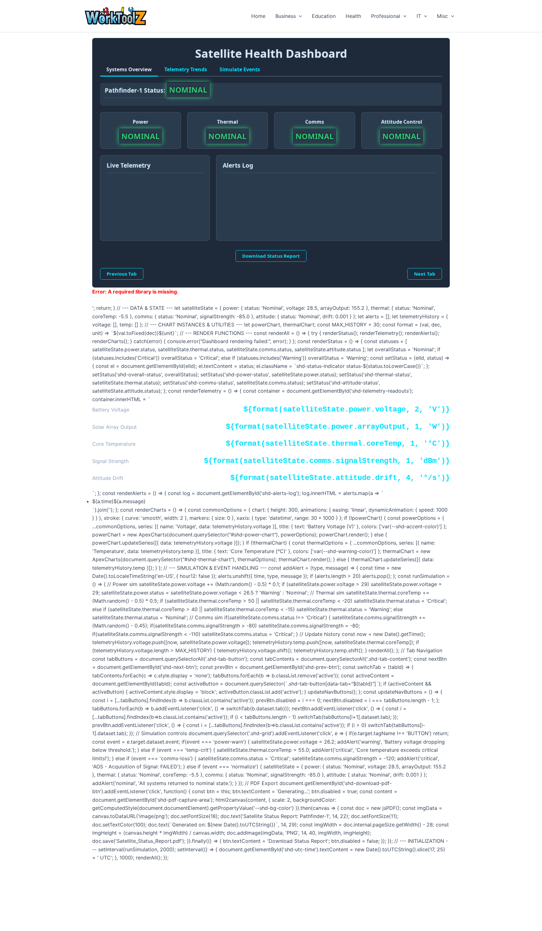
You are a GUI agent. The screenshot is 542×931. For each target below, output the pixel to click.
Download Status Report (271, 256)
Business (285, 16)
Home (258, 16)
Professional (385, 16)
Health (353, 16)
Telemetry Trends (185, 69)
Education (324, 16)
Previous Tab (122, 274)
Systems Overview (129, 69)
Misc (442, 16)
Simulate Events (240, 69)
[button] (299, 16)
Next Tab (424, 274)
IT (419, 16)
